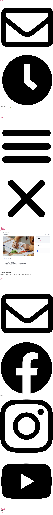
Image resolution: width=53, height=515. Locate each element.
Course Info (5, 258)
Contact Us (3, 118)
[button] (26, 172)
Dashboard (1, 0)
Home (2, 114)
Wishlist (46, 234)
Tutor (2, 116)
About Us (2, 115)
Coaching (2, 117)
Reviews (9, 258)
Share (49, 234)
